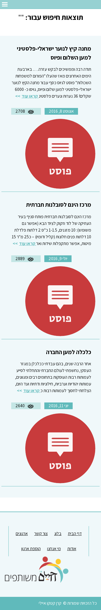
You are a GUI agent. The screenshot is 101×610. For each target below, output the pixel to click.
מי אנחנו (54, 549)
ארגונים (22, 533)
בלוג (57, 533)
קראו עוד (30, 96)
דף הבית (75, 533)
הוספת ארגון (31, 549)
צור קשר (41, 533)
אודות (71, 549)
